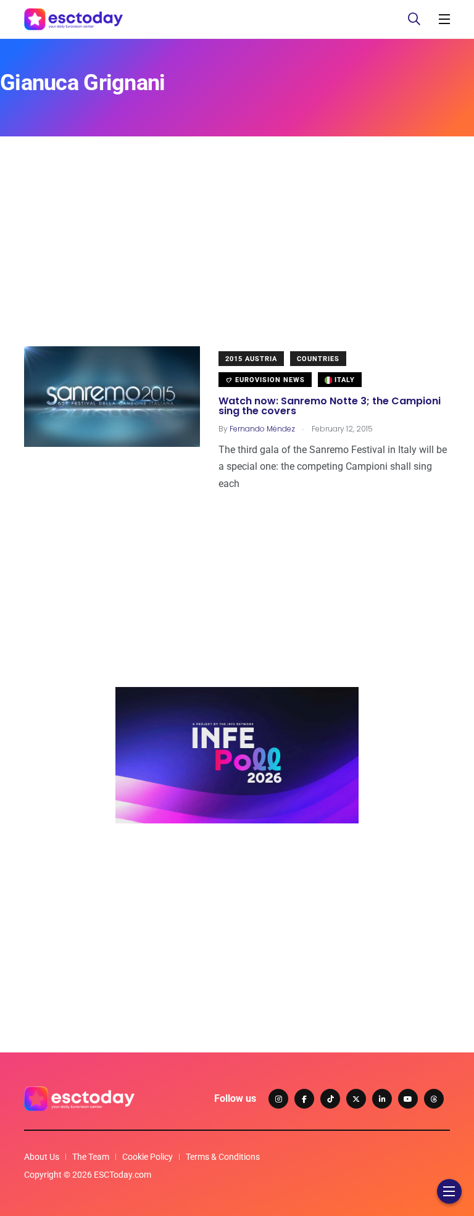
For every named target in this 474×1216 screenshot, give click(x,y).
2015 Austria (251, 359)
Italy (343, 380)
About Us (41, 1157)
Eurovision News (269, 380)
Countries (318, 359)
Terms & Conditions (223, 1157)
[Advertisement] (237, 259)
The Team (90, 1157)
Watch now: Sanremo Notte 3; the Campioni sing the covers (329, 406)
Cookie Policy (147, 1157)
